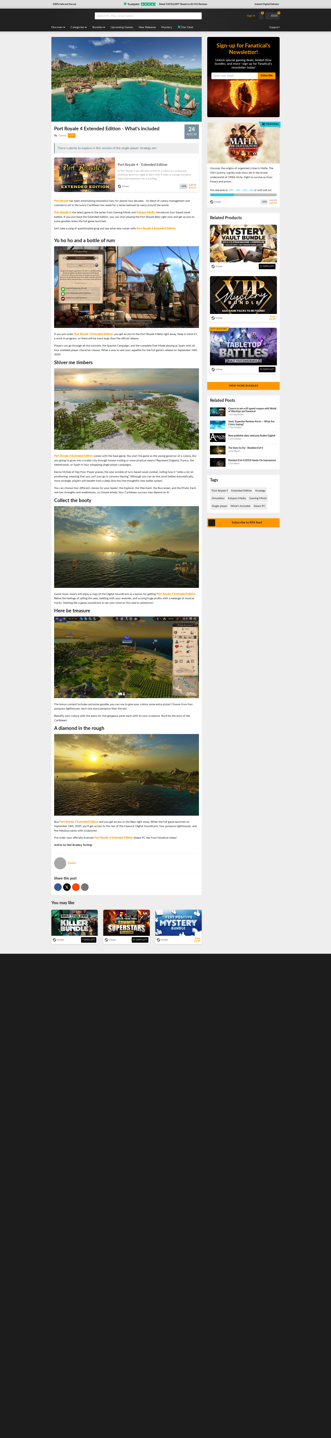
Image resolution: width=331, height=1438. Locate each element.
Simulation (218, 498)
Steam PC (259, 506)
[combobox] (169, 15)
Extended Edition (241, 490)
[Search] (198, 15)
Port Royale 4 (220, 490)
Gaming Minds (258, 498)
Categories (77, 27)
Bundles (97, 27)
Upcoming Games (122, 27)
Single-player (219, 506)
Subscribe (267, 75)
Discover (57, 27)
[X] (67, 887)
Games (72, 135)
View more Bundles (243, 385)
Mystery (166, 27)
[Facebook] (58, 887)
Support (274, 27)
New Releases (147, 27)
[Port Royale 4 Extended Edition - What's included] (76, 887)
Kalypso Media (237, 498)
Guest (62, 135)
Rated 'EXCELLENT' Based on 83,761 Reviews (183, 4)
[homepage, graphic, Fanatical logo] (70, 16)
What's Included (240, 506)
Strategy (260, 490)
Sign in (251, 15)
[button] (64, 4)
